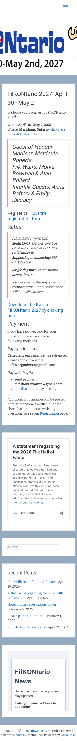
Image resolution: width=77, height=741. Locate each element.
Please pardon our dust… (26, 616)
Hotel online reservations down (32, 604)
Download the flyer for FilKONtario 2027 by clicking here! (35, 310)
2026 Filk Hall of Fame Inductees (32, 582)
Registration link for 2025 (27, 627)
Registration (49, 413)
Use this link (24, 389)
